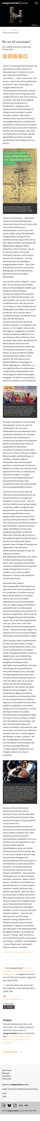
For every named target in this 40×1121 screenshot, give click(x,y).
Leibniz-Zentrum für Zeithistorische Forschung (20, 1089)
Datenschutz (7, 1078)
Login (4, 1096)
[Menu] (36, 3)
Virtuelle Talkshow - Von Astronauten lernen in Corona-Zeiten (19, 971)
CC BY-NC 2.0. (20, 801)
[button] (5, 56)
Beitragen (6, 1073)
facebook (4, 1105)
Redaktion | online (15, 1084)
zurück (10, 1007)
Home (4, 30)
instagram (15, 1105)
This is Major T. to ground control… (19, 952)
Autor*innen (6, 1070)
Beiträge (15, 30)
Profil (4, 1093)
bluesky (25, 56)
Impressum (6, 1076)
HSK (26, 1105)
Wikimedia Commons (11, 415)
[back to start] (15, 3)
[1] (14, 78)
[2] (20, 913)
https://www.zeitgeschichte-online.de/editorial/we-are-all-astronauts (17, 1039)
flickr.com (25, 799)
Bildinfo (34, 25)
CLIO (21, 1105)
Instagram (20, 56)
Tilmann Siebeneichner (13, 999)
